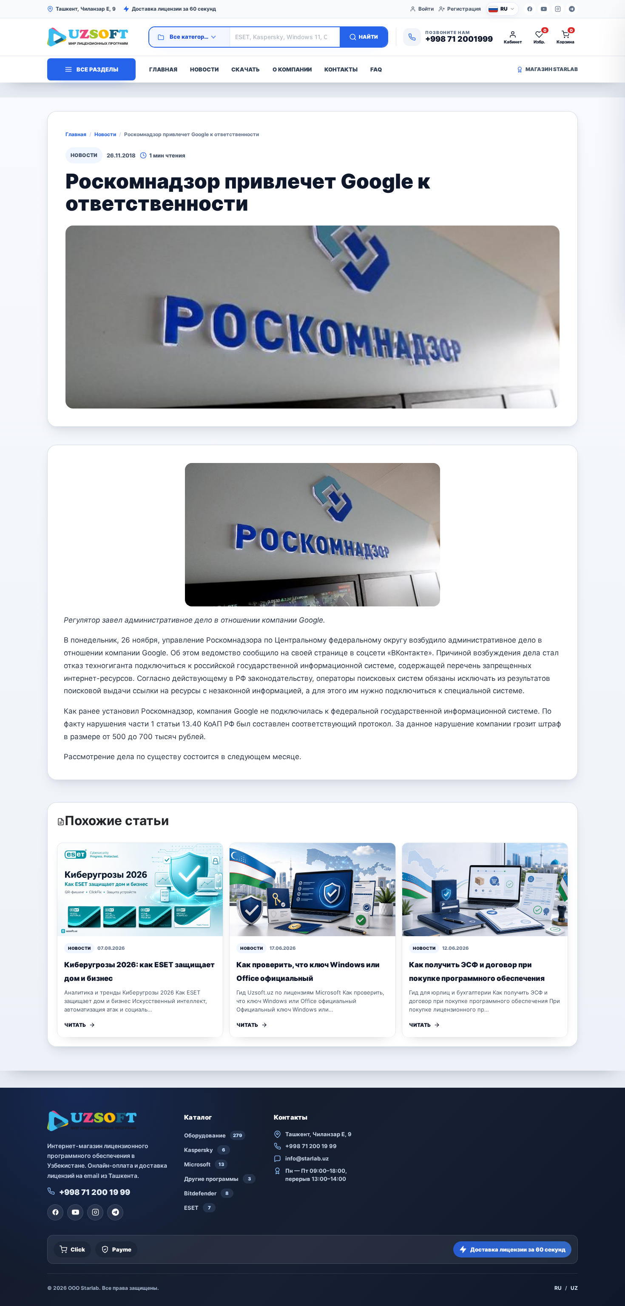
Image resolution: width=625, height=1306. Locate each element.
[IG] (558, 9)
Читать (75, 1025)
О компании (292, 69)
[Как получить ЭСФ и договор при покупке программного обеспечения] (485, 889)
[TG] (572, 9)
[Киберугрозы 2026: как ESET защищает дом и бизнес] (140, 889)
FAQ (376, 69)
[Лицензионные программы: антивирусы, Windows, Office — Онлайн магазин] (94, 37)
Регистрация (464, 9)
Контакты (341, 69)
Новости (204, 69)
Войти (426, 9)
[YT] (544, 9)
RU (558, 1288)
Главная (163, 69)
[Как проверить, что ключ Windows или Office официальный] (312, 889)
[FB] (530, 9)
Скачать (245, 69)
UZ (574, 1288)
